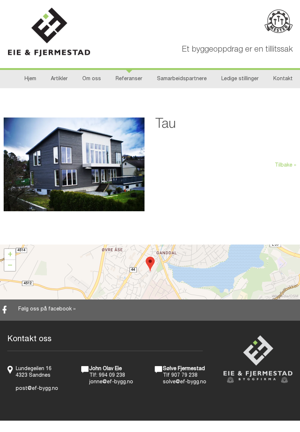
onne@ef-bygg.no (111, 382)
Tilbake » (285, 165)
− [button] (10, 265)
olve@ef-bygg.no (186, 382)
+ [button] (10, 254)
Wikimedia (280, 296)
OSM (294, 296)
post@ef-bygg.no (37, 388)
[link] (150, 310)
